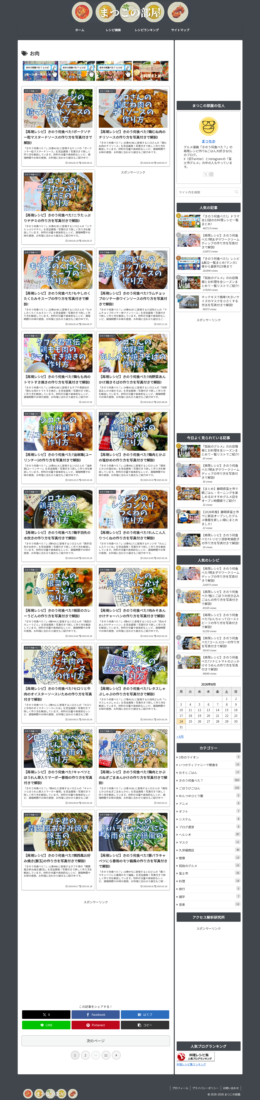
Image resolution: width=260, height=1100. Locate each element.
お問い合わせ (231, 1088)
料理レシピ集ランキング (191, 1064)
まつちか (208, 141)
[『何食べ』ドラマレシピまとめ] (77, 71)
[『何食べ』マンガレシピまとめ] (40, 71)
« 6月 (180, 736)
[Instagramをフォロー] (211, 174)
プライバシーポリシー (205, 1088)
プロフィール (180, 1088)
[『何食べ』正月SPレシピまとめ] (114, 71)
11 (106, 1055)
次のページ (96, 1040)
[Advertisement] (133, 201)
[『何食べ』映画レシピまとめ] (150, 71)
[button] (145, 1025)
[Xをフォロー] (205, 174)
